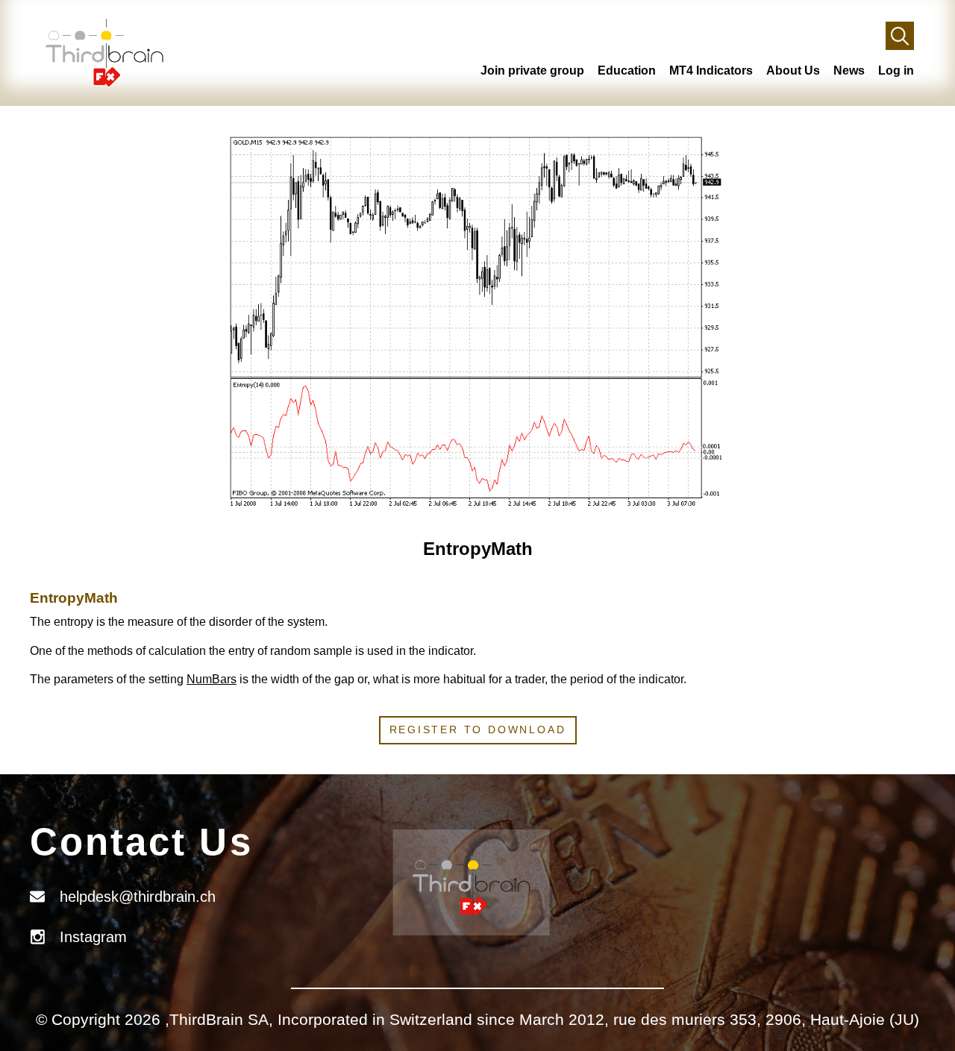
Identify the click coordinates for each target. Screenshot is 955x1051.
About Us (793, 70)
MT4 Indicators (711, 70)
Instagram (93, 937)
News (849, 70)
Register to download (477, 729)
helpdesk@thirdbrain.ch (138, 896)
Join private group (532, 70)
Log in (896, 70)
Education (627, 70)
